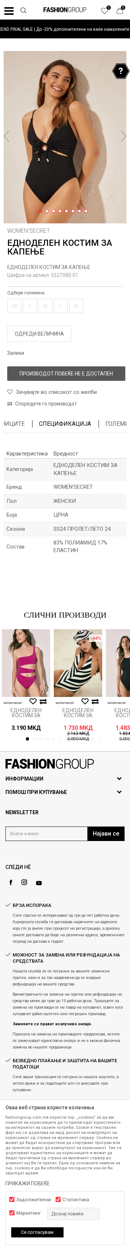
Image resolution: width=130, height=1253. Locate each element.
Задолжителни (33, 1199)
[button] (23, 11)
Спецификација (65, 423)
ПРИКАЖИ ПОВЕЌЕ (27, 1183)
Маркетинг (28, 1213)
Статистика (75, 1199)
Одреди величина (39, 334)
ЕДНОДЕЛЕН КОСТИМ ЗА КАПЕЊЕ (48, 267)
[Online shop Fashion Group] (65, 10)
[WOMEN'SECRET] (13, 703)
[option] (65, 29)
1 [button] (42, 211)
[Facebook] (10, 882)
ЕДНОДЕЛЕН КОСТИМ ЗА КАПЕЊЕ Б (26, 715)
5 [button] (68, 211)
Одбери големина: (26, 292)
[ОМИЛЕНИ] (108, 12)
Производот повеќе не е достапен (66, 374)
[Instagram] (24, 882)
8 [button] (87, 211)
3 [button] (55, 211)
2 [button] (48, 211)
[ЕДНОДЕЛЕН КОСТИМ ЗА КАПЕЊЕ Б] (26, 663)
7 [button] (81, 211)
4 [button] (61, 211)
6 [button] (74, 211)
